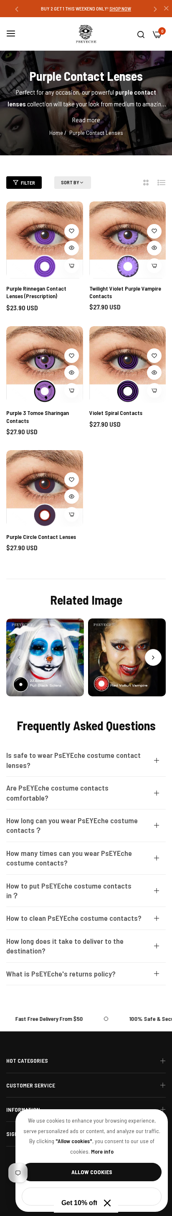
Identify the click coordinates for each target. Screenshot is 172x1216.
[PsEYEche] (86, 33)
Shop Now (124, 8)
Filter (28, 182)
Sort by (70, 182)
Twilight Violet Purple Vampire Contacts (125, 292)
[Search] (140, 34)
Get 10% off (79, 1202)
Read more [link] (86, 120)
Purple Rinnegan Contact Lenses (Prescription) (36, 292)
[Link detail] (45, 657)
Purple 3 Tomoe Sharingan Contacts (37, 416)
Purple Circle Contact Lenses (41, 536)
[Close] (107, 1203)
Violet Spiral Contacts (115, 412)
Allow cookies (91, 1171)
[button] (16, 8)
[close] (166, 8)
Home (56, 132)
